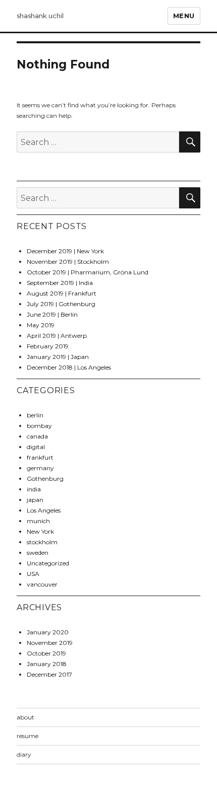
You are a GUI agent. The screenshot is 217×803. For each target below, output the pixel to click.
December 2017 (49, 674)
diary (24, 754)
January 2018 (47, 664)
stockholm (42, 542)
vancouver (42, 584)
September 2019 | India (60, 282)
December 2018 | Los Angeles (69, 367)
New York (40, 531)
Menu (184, 16)
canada (37, 436)
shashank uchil (40, 16)
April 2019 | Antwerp (57, 335)
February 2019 (48, 346)
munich (38, 521)
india (34, 489)
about (25, 717)
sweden (37, 552)
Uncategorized (48, 563)
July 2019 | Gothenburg (61, 304)
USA (33, 573)
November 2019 (50, 642)
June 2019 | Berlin (52, 314)
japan (35, 499)
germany (40, 468)
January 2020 (48, 632)
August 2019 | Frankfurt (61, 293)
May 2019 (41, 325)
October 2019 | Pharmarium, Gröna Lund (87, 272)
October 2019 (46, 653)
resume (27, 736)
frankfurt (40, 457)
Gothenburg (45, 478)
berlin (35, 415)
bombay (39, 425)
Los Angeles (44, 510)
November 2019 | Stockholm (68, 261)
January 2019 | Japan (58, 356)
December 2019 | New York (65, 251)
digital (36, 447)
